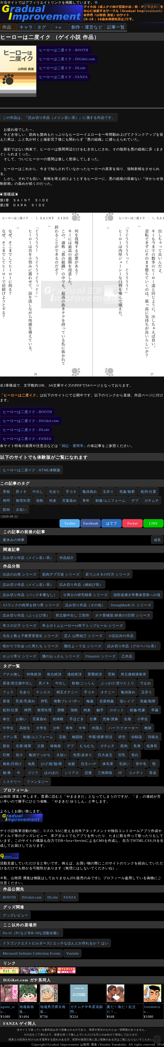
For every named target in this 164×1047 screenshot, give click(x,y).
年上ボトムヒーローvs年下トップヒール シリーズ (82, 625)
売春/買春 (110, 719)
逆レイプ (127, 701)
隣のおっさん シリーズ (61, 656)
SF (120, 773)
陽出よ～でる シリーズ (82, 646)
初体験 (58, 719)
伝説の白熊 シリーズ (20, 574)
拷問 (6, 500)
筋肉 (6, 509)
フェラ (8, 692)
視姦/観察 (127, 491)
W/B (152, 7)
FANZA (70, 897)
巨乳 (122, 755)
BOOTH (9, 897)
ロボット (117, 710)
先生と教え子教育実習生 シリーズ (30, 636)
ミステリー (12, 782)
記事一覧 (116, 27)
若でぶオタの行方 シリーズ (107, 574)
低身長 (151, 746)
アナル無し (12, 674)
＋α (57, 27)
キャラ (26, 27)
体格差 (55, 746)
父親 (40, 746)
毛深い (124, 764)
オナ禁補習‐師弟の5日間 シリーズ (122, 615)
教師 (148, 728)
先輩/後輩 (23, 746)
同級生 (153, 737)
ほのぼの (51, 773)
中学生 (8, 728)
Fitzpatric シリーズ (100, 656)
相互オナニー (67, 692)
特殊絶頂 (34, 674)
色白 (135, 755)
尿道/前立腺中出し (18, 683)
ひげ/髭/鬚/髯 (51, 764)
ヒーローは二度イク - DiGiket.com (67, 59)
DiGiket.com (32, 897)
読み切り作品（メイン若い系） (28, 558)
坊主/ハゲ (89, 764)
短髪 (71, 764)
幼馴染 (136, 737)
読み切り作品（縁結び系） (81, 584)
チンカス (43, 692)
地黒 (31, 764)
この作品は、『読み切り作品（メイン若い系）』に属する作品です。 (59, 117)
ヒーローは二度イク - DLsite (62, 68)
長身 (137, 746)
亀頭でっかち (40, 755)
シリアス (71, 773)
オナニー (108, 692)
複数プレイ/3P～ (67, 701)
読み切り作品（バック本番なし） (30, 595)
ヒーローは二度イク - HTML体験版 (31, 470)
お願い (21, 719)
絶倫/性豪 (137, 710)
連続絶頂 (74, 674)
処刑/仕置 (148, 491)
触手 (100, 710)
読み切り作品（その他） (85, 605)
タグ (41, 27)
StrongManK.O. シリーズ (131, 605)
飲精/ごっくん (83, 683)
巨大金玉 (105, 755)
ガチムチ (151, 500)
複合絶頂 (54, 674)
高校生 (24, 728)
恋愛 (88, 773)
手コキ (71, 491)
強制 (39, 500)
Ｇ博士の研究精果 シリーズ (85, 595)
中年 (82, 728)
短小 (19, 755)
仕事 (93, 719)
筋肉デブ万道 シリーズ (61, 574)
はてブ (111, 523)
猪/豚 (7, 773)
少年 (56, 728)
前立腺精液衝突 (133, 674)
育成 (152, 773)
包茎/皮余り (82, 755)
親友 (6, 746)
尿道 (6, 701)
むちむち (87, 746)
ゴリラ (33, 773)
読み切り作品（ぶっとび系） (26, 615)
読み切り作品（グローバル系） (132, 646)
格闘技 (77, 737)
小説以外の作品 (121, 636)
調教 (61, 710)
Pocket (132, 523)
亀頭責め (89, 491)
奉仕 (6, 719)
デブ (135, 500)
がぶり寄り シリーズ (20, 656)
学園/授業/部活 (101, 737)
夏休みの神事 (14, 540)
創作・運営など (87, 27)
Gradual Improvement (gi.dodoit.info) (53, 806)
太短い (21, 509)
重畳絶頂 (95, 674)
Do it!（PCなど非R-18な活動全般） (32, 933)
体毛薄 (107, 764)
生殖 (127, 719)
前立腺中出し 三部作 (72, 615)
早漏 (154, 710)
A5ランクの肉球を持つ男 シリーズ (31, 605)
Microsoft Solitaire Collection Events (31, 953)
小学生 (142, 719)
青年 (86, 500)
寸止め (145, 683)
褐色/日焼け (12, 764)
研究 (122, 737)
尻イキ (21, 491)
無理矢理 (23, 500)
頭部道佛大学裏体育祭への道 (137, 595)
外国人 (97, 728)
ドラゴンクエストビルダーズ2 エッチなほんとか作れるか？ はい (55, 943)
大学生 (41, 728)
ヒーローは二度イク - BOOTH (63, 50)
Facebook (90, 523)
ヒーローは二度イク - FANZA (63, 77)
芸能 (62, 737)
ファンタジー (37, 782)
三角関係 (105, 773)
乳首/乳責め (25, 701)
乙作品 (127, 656)
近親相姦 (107, 701)
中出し (37, 491)
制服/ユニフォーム (110, 500)
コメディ (136, 773)
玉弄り (108, 491)
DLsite (52, 897)
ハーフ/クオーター (123, 728)
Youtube (72, 953)
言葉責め (69, 500)
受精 (6, 491)
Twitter (69, 523)
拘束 (52, 500)
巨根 (6, 755)
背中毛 (141, 764)
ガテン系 (10, 737)
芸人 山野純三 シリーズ (83, 636)
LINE (153, 523)
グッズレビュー (15, 915)
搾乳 (44, 701)
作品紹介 (66, 558)
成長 (157, 540)
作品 (6, 27)
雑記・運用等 (72, 446)
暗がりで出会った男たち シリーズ (30, 646)
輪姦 (90, 701)
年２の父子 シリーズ (20, 625)
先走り (54, 491)
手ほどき (76, 719)
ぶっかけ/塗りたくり (117, 683)
